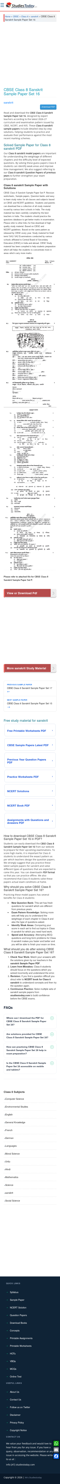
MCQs (13, 1368)
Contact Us (15, 1399)
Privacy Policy (17, 1422)
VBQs (13, 1361)
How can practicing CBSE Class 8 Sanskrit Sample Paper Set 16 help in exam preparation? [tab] (26, 1050)
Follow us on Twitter (20, 1407)
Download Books (18, 1322)
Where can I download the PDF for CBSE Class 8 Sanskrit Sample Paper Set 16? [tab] (26, 1021)
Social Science (12, 1200)
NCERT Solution (18, 1307)
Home (7, 16)
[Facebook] (56, 1456)
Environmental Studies (16, 1106)
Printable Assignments (21, 1338)
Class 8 (24, 16)
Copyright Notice (18, 1430)
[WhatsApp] (56, 1443)
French (8, 1130)
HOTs (13, 1353)
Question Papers (18, 1315)
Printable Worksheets (21, 1345)
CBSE (16, 16)
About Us (14, 1391)
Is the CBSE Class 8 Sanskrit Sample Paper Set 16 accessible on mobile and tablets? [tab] (26, 1066)
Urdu (7, 1161)
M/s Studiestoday (33, 1477)
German (9, 1138)
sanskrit (34, 16)
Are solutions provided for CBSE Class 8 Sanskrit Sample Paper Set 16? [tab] (27, 1036)
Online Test (15, 1376)
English (9, 1114)
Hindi (7, 1169)
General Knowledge (15, 1122)
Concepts (15, 1330)
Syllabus (14, 1292)
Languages (11, 1145)
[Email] (56, 1450)
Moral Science (12, 1153)
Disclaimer (15, 1414)
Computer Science (14, 1098)
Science (9, 1184)
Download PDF (48, 106)
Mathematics (11, 1177)
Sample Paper (17, 1299)
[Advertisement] (30, 56)
